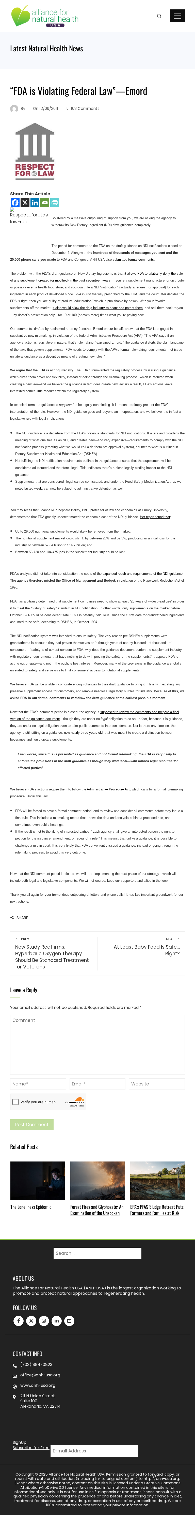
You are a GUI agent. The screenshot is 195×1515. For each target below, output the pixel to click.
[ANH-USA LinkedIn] (57, 1321)
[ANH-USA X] (31, 1321)
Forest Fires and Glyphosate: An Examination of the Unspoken (96, 1209)
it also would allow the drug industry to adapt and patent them (98, 308)
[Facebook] (15, 202)
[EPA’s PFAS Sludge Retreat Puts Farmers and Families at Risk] (157, 1180)
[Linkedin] (34, 202)
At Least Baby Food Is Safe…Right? (147, 947)
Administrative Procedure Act (108, 789)
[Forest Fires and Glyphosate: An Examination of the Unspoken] (97, 1180)
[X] (25, 202)
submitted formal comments (133, 259)
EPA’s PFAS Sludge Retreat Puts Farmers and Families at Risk (157, 1209)
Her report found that (155, 517)
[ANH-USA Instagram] (44, 1321)
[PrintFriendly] (54, 202)
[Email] (44, 202)
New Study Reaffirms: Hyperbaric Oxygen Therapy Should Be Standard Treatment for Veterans (52, 953)
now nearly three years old (83, 732)
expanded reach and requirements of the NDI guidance (143, 574)
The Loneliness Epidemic (31, 1206)
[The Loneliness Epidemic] (37, 1180)
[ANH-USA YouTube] (69, 1321)
